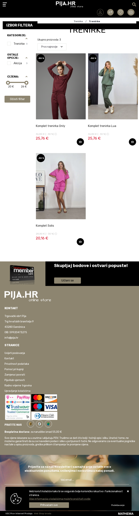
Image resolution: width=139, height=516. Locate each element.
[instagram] (48, 423)
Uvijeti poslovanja (15, 353)
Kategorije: (16, 35)
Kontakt (9, 358)
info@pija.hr (11, 337)
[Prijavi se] (100, 12)
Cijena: (13, 76)
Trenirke (21, 43)
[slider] (8, 83)
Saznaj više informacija (67, 270)
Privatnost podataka (17, 363)
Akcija (21, 63)
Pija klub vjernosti (15, 380)
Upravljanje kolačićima (17, 390)
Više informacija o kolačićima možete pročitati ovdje (59, 498)
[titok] (40, 423)
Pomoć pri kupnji (14, 369)
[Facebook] (31, 423)
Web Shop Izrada (42, 513)
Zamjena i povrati (15, 374)
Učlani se (67, 280)
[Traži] (134, 5)
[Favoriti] (80, 132)
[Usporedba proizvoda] (80, 123)
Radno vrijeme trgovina (18, 385)
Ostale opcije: (12, 56)
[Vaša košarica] (130, 12)
